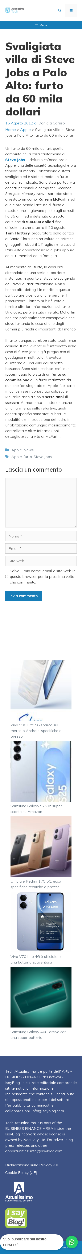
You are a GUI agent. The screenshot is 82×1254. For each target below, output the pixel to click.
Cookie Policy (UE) (21, 1172)
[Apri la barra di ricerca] (59, 10)
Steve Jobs (43, 456)
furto (28, 456)
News (29, 450)
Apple (25, 129)
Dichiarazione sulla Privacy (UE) (33, 1165)
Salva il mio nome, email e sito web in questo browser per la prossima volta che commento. (42, 576)
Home (10, 129)
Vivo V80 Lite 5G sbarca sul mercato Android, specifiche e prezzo (36, 731)
